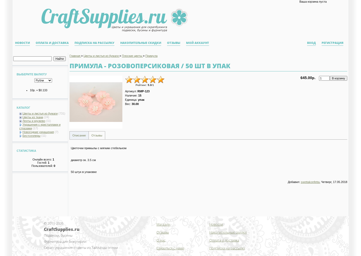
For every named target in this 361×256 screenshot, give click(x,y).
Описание (79, 135)
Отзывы (173, 43)
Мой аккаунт (197, 43)
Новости (22, 43)
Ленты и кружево (33, 120)
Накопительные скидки (140, 43)
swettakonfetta (310, 182)
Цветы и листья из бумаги (40, 113)
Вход (311, 43)
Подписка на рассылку (94, 43)
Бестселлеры (31, 135)
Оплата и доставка (52, 43)
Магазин (163, 224)
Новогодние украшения (38, 132)
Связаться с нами (170, 248)
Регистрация (332, 43)
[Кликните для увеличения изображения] (96, 102)
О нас (160, 240)
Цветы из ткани (32, 117)
